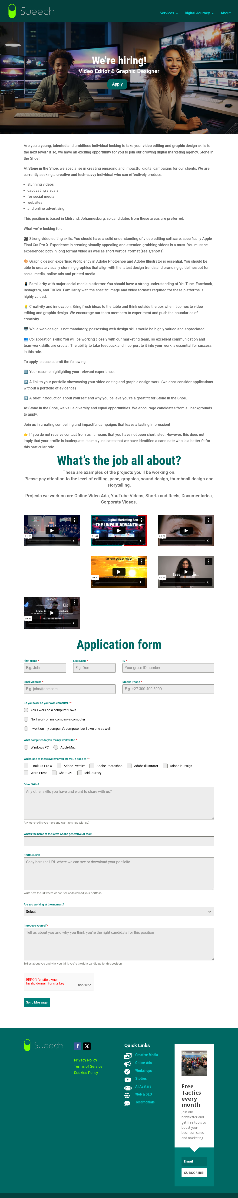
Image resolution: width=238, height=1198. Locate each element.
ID (124, 661)
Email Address (33, 682)
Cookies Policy (86, 1073)
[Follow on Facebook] (77, 1046)
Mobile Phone (132, 682)
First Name (31, 661)
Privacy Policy (85, 1060)
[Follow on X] (87, 1046)
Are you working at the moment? (44, 904)
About (226, 13)
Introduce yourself (36, 925)
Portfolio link (32, 855)
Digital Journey (197, 13)
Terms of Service (88, 1066)
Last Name (80, 661)
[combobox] (119, 911)
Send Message (37, 1002)
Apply (117, 84)
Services (167, 13)
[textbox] (114, 911)
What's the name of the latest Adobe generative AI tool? (58, 834)
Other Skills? (31, 784)
